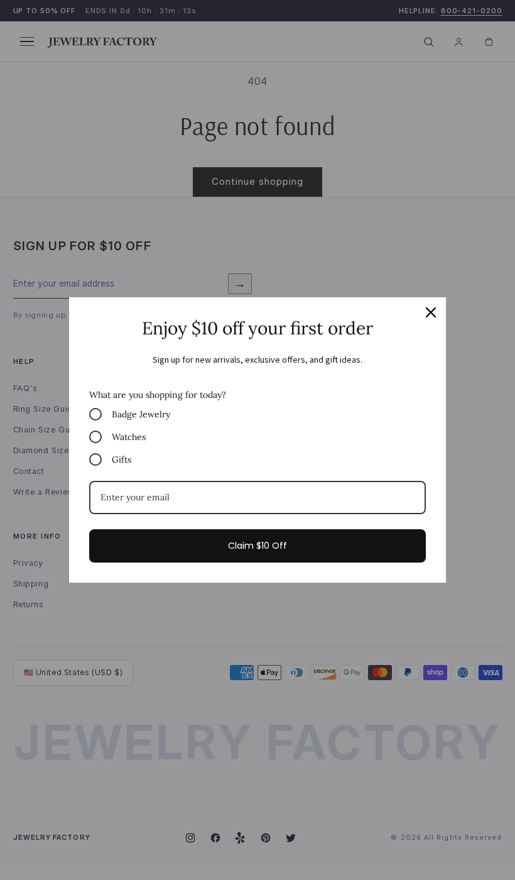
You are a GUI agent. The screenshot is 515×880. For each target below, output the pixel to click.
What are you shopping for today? (157, 394)
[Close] (431, 312)
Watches (129, 437)
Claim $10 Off (257, 545)
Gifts (121, 459)
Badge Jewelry (141, 414)
